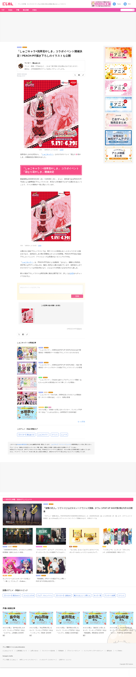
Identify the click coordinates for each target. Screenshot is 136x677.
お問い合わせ (34, 650)
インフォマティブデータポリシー (93, 650)
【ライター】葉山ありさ (26, 434)
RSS (129, 4)
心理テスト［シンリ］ (65, 659)
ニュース (64, 434)
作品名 (10, 10)
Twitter (119, 4)
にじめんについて (8, 650)
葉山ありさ (36, 63)
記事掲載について (22, 650)
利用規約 (61, 650)
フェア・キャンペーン (44, 595)
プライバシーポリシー (73, 650)
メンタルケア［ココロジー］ (47, 659)
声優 (17, 10)
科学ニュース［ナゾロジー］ (28, 659)
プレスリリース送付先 (48, 650)
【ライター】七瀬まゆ (63, 595)
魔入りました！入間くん (82, 595)
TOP (2, 10)
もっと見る (81, 421)
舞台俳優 (26, 10)
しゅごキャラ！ (47, 154)
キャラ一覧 (97, 595)
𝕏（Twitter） (119, 650)
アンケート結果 (110, 595)
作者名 (34, 10)
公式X (61, 150)
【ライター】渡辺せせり (12, 595)
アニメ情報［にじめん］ (10, 659)
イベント (55, 434)
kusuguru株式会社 (22, 444)
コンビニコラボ (28, 595)
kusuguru (6, 656)
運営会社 (109, 650)
